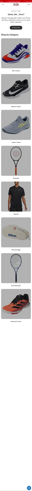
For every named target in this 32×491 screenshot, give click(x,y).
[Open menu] (3, 4)
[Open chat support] (29, 488)
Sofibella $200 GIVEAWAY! (11, 1)
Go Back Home (16, 27)
